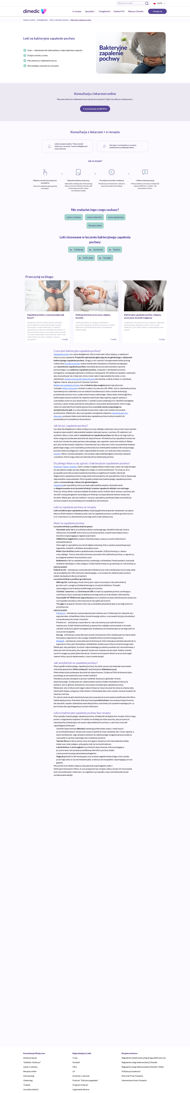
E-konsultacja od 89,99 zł (95, 109)
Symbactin (98, 249)
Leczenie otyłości (31, 1089)
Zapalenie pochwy (62, 354)
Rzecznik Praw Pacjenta (132, 1076)
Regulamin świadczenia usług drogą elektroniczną (144, 1058)
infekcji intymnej (69, 388)
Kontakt (76, 1062)
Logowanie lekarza (81, 1089)
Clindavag (78, 249)
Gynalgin (107, 258)
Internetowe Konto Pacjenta (134, 1080)
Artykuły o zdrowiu (81, 1076)
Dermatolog (28, 1076)
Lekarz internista (94, 217)
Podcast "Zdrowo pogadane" (85, 1080)
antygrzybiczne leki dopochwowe (80, 379)
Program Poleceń (80, 1085)
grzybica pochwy (72, 363)
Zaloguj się (157, 11)
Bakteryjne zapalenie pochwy (66, 385)
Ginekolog (58, 485)
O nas (75, 1058)
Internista (58, 466)
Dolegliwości (105, 11)
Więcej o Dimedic (136, 11)
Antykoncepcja (30, 1058)
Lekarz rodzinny (74, 217)
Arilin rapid (88, 258)
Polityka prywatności (131, 1071)
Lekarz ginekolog (115, 217)
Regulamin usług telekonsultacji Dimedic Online (143, 1067)
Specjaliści (89, 11)
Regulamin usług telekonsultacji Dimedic (139, 1062)
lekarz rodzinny (70, 466)
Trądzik (26, 1085)
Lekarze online (29, 20)
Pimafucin (60, 613)
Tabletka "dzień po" (32, 1062)
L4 (74, 1071)
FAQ (75, 1067)
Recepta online (95, 225)
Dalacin (116, 249)
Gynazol (60, 641)
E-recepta (77, 11)
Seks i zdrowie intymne (59, 20)
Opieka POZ (118, 11)
